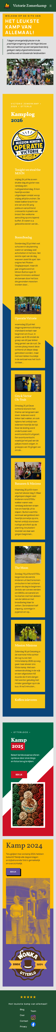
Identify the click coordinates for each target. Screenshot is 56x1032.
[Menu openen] (50, 5)
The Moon (21, 568)
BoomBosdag (23, 237)
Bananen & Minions (28, 484)
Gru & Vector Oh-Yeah (23, 398)
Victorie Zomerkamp (29, 5)
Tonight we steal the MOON (28, 171)
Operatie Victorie (26, 318)
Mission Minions (26, 645)
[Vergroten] (41, 785)
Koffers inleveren (26, 700)
